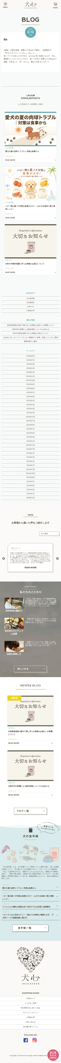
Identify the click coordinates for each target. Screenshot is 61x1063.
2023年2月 (30, 461)
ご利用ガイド (30, 998)
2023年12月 (30, 445)
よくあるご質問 (30, 1003)
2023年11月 (30, 449)
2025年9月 (30, 384)
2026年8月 (30, 356)
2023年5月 (30, 457)
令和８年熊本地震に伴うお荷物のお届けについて (30, 333)
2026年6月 (30, 364)
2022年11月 (30, 469)
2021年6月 (31, 485)
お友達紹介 (31, 302)
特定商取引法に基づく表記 (30, 1008)
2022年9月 (30, 477)
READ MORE (31, 567)
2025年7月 (30, 392)
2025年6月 (30, 396)
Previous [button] (3, 558)
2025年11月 (30, 376)
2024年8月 (30, 425)
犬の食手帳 (31, 298)
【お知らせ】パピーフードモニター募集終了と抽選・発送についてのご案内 (30, 337)
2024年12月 (30, 417)
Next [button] (57, 558)
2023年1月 (31, 465)
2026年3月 (30, 372)
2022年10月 (30, 473)
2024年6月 (30, 433)
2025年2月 (30, 413)
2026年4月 (30, 368)
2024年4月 (30, 437)
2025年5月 (30, 400)
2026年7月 (30, 360)
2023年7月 (30, 453)
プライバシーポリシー (30, 1013)
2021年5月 (31, 490)
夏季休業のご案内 (30, 341)
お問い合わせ (30, 1022)
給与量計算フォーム (30, 1027)
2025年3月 (30, 409)
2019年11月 (30, 498)
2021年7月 (30, 481)
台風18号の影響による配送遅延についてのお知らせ (30, 329)
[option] (30, 558)
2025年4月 (30, 405)
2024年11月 (30, 421)
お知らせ (30, 306)
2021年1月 (30, 494)
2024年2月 (30, 441)
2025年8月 (30, 388)
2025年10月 (30, 380)
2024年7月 (30, 429)
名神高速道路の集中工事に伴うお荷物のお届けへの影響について (30, 325)
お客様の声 (31, 310)
